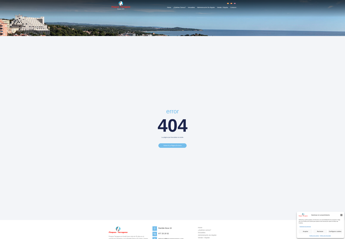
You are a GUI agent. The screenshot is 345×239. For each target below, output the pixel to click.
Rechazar (320, 231)
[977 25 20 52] (154, 234)
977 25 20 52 (163, 233)
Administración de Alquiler (206, 7)
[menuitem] (228, 3)
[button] (341, 215)
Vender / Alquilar (222, 7)
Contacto (233, 7)
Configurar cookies (335, 231)
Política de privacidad (325, 235)
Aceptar (305, 231)
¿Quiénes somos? (179, 7)
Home (169, 7)
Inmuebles (191, 7)
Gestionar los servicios (305, 226)
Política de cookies (314, 235)
